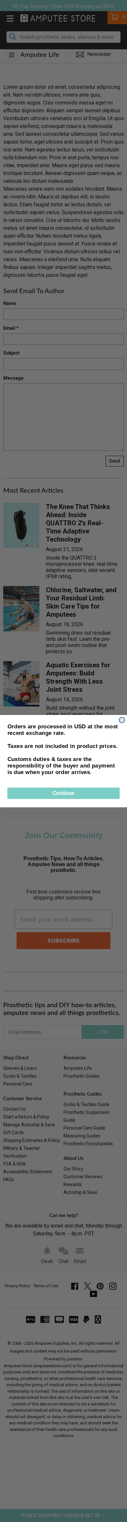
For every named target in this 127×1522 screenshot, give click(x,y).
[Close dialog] (122, 719)
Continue (63, 793)
